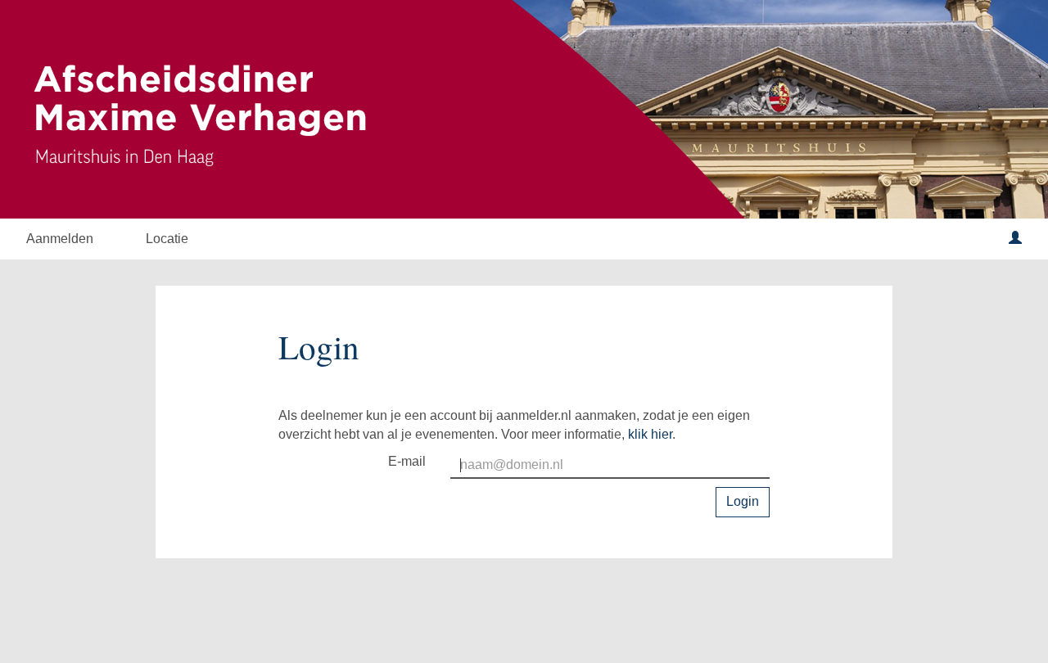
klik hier (650, 434)
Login (742, 501)
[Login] (1015, 239)
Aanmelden (59, 239)
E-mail (407, 461)
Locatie (167, 239)
